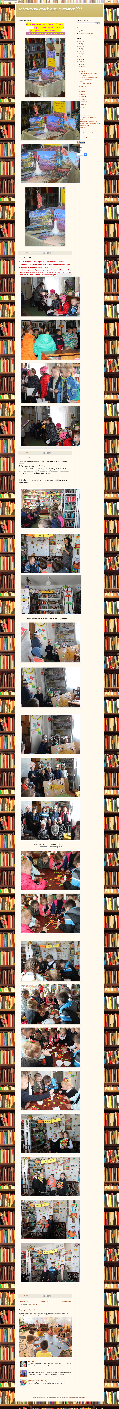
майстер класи (83, 127)
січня (82, 104)
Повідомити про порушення (86, 137)
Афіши (81, 119)
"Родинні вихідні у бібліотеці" (87, 117)
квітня (83, 96)
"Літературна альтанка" (85, 115)
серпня (83, 89)
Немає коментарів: (34, 253)
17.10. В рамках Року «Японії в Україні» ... (89, 74)
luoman (71, 1397)
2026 (80, 41)
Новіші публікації (24, 1301)
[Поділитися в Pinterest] (50, 253)
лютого (83, 101)
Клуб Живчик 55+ (84, 125)
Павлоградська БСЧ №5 (87, 33)
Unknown (83, 31)
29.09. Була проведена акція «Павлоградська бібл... (88, 82)
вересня (83, 86)
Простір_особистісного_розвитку (88, 132)
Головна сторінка (45, 1301)
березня (83, 99)
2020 (80, 56)
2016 (80, 107)
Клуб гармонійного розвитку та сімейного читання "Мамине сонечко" (89, 122)
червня (83, 91)
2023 (80, 49)
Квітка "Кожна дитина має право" (37, 1380)
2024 (80, 46)
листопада (84, 69)
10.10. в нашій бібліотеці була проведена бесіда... (88, 78)
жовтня (83, 71)
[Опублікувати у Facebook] (48, 253)
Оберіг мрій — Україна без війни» (30, 1310)
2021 (80, 54)
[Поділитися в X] (46, 253)
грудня (83, 66)
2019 (80, 59)
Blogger (83, 1397)
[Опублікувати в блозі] (44, 253)
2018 (80, 61)
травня (83, 94)
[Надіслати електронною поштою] (43, 253)
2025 (80, 44)
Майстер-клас (82, 130)
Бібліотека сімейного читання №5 (51, 9)
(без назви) (31, 1361)
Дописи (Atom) (32, 1304)
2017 (80, 64)
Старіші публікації (66, 1301)
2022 (80, 51)
